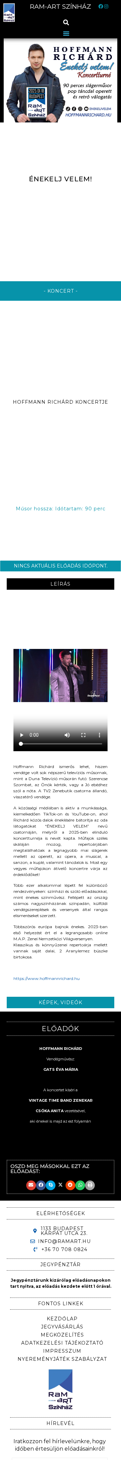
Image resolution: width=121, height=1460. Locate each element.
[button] (66, 22)
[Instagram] (106, 6)
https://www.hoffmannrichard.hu (46, 978)
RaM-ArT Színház (60, 6)
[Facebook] (101, 6)
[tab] (60, 584)
